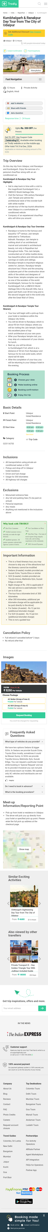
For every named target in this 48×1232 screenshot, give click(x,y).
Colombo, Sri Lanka (12, 1141)
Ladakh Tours (32, 1125)
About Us (7, 1088)
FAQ (5, 1109)
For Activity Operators (31, 1142)
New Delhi (7, 1146)
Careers (6, 1120)
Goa (5, 1172)
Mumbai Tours (32, 1099)
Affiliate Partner (33, 1149)
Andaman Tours (33, 1120)
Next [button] (39, 672)
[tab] (24, 741)
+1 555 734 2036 (25, 1055)
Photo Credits (9, 1114)
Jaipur (6, 1162)
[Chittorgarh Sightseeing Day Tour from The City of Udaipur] (24, 896)
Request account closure (10, 1127)
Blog (5, 1094)
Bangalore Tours (33, 1104)
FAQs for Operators (34, 1165)
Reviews (7, 1099)
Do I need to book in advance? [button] (19, 786)
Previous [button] (9, 672)
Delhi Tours (31, 1094)
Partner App (31, 1170)
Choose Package (10, 695)
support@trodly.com (19, 1053)
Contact (6, 1104)
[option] (24, 672)
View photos (36, 70)
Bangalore (7, 1151)
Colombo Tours (33, 1088)
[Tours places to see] (9, 4)
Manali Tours (32, 1114)
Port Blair (7, 1177)
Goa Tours (30, 1109)
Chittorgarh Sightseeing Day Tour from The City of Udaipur (23, 913)
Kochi (5, 1167)
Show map (24, 849)
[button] (42, 742)
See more (29, 434)
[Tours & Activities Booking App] (24, 1201)
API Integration (32, 1160)
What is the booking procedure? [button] (19, 792)
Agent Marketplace (34, 1154)
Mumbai (7, 1156)
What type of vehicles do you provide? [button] (22, 742)
